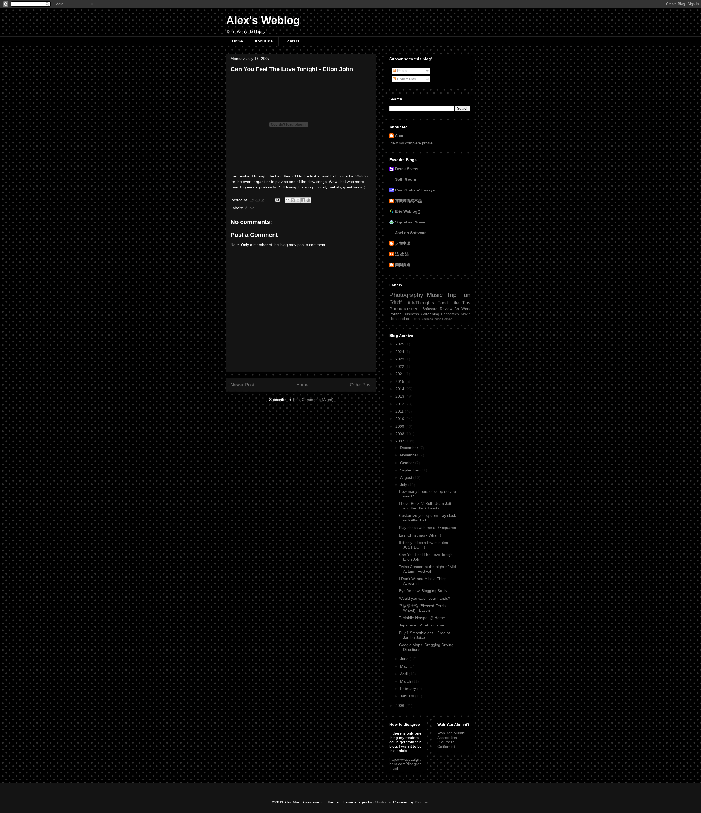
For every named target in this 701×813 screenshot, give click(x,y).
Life (455, 302)
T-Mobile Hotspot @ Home (422, 618)
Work (465, 309)
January (407, 696)
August (406, 477)
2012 (400, 404)
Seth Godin (405, 179)
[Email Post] (277, 200)
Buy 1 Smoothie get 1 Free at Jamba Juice (424, 635)
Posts (401, 70)
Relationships (400, 319)
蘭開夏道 (402, 265)
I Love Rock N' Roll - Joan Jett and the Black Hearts (425, 505)
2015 (400, 381)
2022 (400, 366)
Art (456, 309)
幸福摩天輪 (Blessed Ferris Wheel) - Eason (422, 608)
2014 (400, 389)
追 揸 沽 (402, 254)
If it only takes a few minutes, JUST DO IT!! (424, 544)
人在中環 (402, 243)
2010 (400, 418)
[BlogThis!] (292, 200)
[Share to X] (298, 200)
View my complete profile (411, 143)
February (408, 688)
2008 (400, 434)
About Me (264, 41)
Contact (292, 41)
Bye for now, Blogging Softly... (424, 590)
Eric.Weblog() (407, 211)
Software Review (437, 309)
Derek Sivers (406, 169)
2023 (400, 359)
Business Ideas (431, 318)
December (409, 447)
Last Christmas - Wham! (420, 535)
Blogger (421, 802)
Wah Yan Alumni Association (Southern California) (451, 740)
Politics (395, 314)
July (404, 485)
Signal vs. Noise (410, 222)
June (405, 659)
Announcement (404, 308)
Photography (406, 295)
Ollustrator (382, 802)
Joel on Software (411, 233)
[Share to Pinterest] (308, 200)
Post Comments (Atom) (313, 399)
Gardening (430, 314)
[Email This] (287, 200)
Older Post (361, 384)
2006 (400, 705)
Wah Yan (363, 176)
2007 (400, 441)
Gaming (447, 318)
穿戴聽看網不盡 (408, 201)
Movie (465, 314)
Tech (416, 319)
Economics (450, 314)
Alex (399, 135)
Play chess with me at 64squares (427, 527)
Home (237, 41)
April (404, 674)
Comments (406, 79)
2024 (400, 351)
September (410, 470)
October (407, 463)
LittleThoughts (420, 302)
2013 (400, 396)
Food (443, 302)
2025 (400, 344)
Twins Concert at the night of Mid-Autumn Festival (428, 568)
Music (249, 208)
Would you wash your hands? (424, 598)
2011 (400, 411)
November (409, 455)
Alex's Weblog (263, 20)
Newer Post (242, 384)
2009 (400, 426)
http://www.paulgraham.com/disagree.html (405, 763)
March (406, 681)
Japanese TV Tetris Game (421, 625)
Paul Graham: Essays (415, 190)
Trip (451, 295)
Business (411, 314)
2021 (400, 374)
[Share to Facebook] (303, 200)
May (404, 666)
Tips (466, 302)
